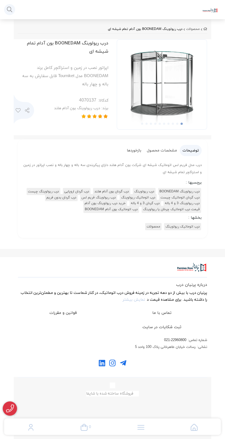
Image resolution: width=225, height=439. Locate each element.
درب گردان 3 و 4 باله (145, 203)
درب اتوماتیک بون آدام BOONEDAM (111, 209)
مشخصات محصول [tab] (162, 150)
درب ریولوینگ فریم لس (98, 197)
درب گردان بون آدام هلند (111, 191)
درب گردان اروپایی (76, 191)
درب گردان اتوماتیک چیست (180, 197)
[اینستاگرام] (112, 364)
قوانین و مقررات (63, 313)
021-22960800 (175, 340)
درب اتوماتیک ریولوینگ (138, 197)
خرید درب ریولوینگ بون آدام (105, 203)
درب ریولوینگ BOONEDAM (179, 191)
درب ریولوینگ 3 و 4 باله (182, 203)
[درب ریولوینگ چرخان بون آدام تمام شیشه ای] (112, 270)
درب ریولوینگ (144, 191)
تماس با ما (161, 313)
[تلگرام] (123, 364)
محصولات (193, 29)
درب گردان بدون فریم (61, 197)
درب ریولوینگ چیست (43, 191)
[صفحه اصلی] (205, 29)
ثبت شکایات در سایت (161, 327)
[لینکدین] (101, 364)
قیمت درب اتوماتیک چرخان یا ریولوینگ (171, 209)
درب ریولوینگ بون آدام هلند (81, 108)
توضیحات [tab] (190, 150)
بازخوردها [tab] (134, 150)
